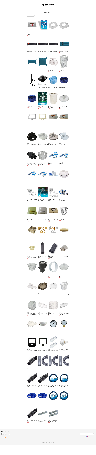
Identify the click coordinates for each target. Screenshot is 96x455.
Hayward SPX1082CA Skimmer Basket (52, 314)
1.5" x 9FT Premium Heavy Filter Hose (42, 386)
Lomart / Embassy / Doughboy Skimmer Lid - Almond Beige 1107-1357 (31, 219)
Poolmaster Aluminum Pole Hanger (31, 88)
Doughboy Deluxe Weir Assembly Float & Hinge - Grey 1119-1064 (52, 126)
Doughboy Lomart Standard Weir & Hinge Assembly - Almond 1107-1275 (53, 219)
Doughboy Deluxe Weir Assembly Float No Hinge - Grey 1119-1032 (31, 34)
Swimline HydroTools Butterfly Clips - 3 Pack (42, 33)
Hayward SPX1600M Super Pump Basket (64, 294)
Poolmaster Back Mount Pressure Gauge (52, 332)
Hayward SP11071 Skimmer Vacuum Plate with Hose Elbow (53, 145)
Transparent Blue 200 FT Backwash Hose (62, 88)
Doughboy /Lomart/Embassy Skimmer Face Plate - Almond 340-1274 (42, 126)
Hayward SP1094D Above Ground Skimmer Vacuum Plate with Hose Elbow (43, 145)
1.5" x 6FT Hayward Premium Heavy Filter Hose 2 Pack (52, 421)
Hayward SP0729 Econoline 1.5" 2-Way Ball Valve (31, 294)
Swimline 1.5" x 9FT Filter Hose (42, 368)
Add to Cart (32, 25)
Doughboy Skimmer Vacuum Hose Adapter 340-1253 (63, 238)
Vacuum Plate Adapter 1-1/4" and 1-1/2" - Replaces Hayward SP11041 (64, 106)
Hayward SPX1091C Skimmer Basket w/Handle (42, 164)
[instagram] (87, 436)
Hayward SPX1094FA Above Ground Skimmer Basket (31, 275)
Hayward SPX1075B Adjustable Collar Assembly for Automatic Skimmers (52, 276)
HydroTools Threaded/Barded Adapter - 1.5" (52, 257)
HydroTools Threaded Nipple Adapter (42, 257)
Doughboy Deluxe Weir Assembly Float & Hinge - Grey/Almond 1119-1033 (62, 126)
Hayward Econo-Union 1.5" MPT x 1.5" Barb (42, 314)
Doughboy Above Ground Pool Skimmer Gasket (42, 351)
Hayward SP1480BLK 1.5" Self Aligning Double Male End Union (32, 164)
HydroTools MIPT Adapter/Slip (63, 256)
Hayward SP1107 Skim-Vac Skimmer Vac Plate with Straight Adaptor (53, 295)
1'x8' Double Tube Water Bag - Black (52, 52)
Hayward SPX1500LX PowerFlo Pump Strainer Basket (63, 70)
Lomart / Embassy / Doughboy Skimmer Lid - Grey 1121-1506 (42, 219)
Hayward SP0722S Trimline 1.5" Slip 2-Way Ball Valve (52, 70)
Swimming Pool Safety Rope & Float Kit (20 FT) (63, 163)
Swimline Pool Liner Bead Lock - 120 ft (64, 33)
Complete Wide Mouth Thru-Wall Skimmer (32, 200)
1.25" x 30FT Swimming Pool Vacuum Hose (42, 403)
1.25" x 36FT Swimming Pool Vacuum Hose (31, 403)
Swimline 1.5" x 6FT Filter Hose (52, 368)
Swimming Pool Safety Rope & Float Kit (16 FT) (42, 181)
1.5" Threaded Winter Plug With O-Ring (63, 181)
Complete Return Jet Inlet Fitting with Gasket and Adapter (64, 350)
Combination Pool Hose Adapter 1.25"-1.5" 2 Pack (53, 351)
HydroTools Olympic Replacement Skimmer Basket (31, 257)
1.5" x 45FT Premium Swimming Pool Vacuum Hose (53, 403)
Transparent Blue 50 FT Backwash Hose (30, 106)
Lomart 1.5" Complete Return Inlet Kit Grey (52, 238)
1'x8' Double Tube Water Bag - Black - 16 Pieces (31, 52)
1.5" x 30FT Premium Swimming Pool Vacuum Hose (53, 386)
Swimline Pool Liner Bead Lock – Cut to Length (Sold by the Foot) (53, 33)
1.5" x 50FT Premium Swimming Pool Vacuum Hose (63, 386)
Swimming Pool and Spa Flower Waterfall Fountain (42, 106)
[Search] (92, 1)
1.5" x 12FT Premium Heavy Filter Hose (32, 421)
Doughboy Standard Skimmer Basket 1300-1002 (52, 107)
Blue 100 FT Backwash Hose (52, 87)
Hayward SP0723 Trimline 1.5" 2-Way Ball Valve (31, 332)
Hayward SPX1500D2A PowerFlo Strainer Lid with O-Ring (42, 294)
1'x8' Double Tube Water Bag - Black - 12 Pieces (42, 52)
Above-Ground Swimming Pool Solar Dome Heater (42, 88)
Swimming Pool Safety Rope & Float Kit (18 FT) (31, 181)
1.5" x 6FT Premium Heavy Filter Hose (31, 386)
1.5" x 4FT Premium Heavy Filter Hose (31, 368)
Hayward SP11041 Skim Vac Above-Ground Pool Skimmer (63, 145)
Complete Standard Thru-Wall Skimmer (52, 200)
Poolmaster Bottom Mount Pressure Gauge (63, 332)
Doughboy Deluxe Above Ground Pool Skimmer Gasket (32, 351)
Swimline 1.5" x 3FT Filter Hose (63, 368)
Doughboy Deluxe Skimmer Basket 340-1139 (63, 219)
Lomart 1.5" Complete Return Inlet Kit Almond (42, 237)
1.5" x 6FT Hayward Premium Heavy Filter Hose (42, 421)
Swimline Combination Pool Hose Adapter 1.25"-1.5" (64, 314)
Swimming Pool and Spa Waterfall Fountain (41, 200)
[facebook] (86, 436)
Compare (32, 43)
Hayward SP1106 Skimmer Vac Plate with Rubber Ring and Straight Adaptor (63, 276)
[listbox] (32, 15)
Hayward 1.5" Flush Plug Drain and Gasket (42, 332)
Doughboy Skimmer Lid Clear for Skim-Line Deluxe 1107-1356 (32, 238)
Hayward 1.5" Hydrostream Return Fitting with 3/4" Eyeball (31, 314)
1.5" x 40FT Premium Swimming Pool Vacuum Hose (63, 403)
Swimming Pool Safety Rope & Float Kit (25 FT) (52, 163)
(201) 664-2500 (4, 433)
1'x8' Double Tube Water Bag (63, 51)
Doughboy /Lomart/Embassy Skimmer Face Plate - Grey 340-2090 (31, 126)
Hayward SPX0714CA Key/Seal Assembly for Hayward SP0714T (31, 145)
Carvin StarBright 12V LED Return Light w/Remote (64, 201)
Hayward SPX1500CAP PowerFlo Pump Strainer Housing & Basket (42, 275)
